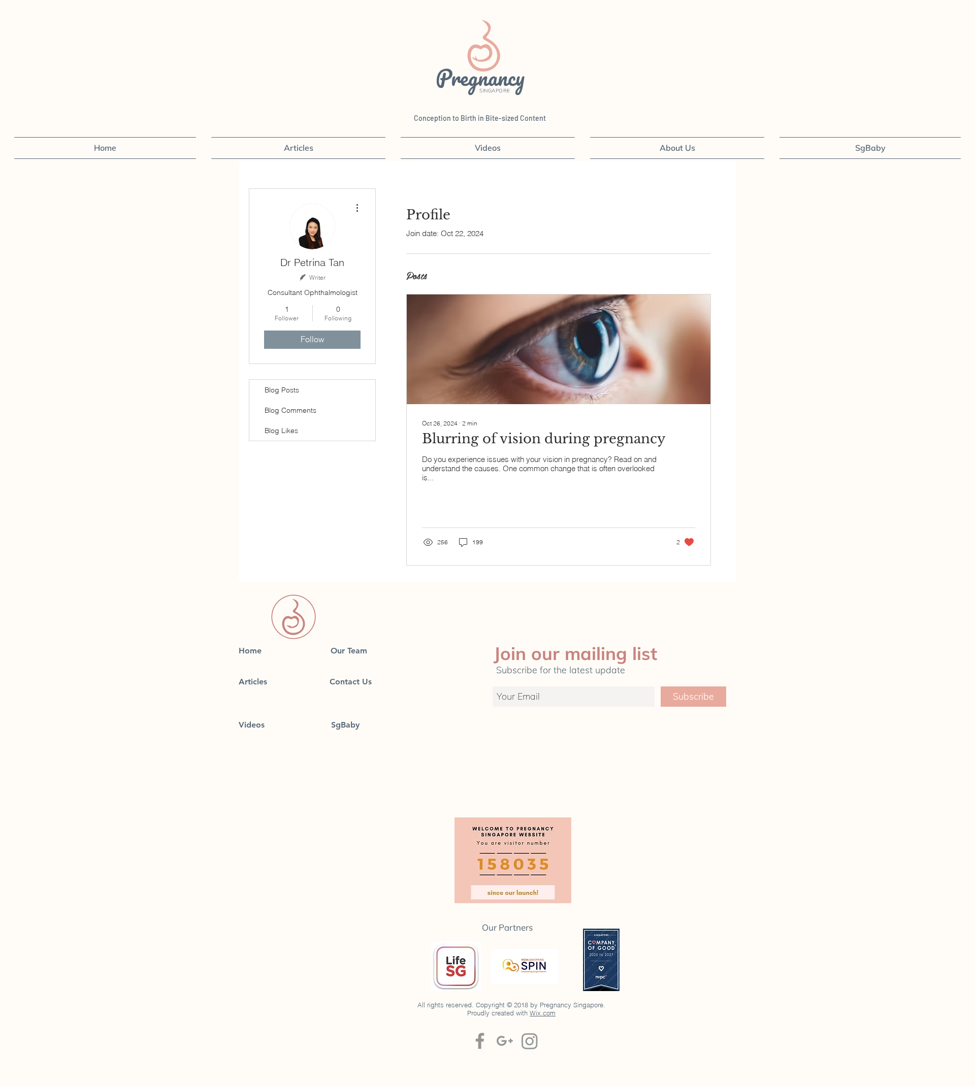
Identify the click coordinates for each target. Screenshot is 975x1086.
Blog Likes (281, 430)
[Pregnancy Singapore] (529, 1040)
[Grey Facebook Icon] (480, 1040)
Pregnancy (483, 77)
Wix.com (543, 1013)
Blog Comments (290, 410)
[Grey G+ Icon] (504, 1040)
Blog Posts (282, 389)
